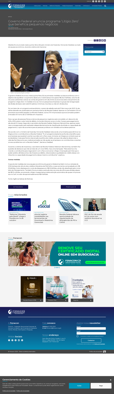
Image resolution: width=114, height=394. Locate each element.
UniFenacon (86, 5)
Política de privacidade (9, 391)
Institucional (37, 5)
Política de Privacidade (21, 385)
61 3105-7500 (52, 326)
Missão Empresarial (67, 5)
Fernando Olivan (18, 29)
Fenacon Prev (52, 300)
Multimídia (78, 5)
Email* (79, 331)
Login (9, 1)
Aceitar (79, 385)
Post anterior (19, 187)
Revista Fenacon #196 (29, 300)
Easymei (75, 300)
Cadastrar (91, 340)
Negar (101, 385)
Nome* (79, 326)
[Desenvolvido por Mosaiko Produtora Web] (104, 351)
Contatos (89, 1)
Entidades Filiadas (97, 5)
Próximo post (70, 187)
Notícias (45, 5)
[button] (110, 380)
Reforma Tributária (55, 5)
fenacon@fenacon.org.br (54, 328)
